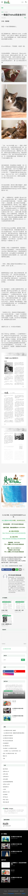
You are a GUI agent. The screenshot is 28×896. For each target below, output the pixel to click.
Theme (23, 893)
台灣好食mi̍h (6, 776)
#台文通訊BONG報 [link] (7, 520)
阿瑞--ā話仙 (5, 799)
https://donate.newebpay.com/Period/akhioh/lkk (14, 533)
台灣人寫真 (5, 774)
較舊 (25, 643)
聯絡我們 (22, 891)
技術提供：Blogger (8, 808)
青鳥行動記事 (6, 802)
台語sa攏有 (5, 779)
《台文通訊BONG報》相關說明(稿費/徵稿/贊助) (13, 733)
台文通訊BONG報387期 (16, 851)
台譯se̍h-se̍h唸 (6, 784)
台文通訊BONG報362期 (13, 565)
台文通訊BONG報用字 (8, 735)
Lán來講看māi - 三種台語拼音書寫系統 (18, 863)
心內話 (6, 12)
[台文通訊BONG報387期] (5, 853)
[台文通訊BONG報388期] (7, 710)
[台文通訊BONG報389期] (7, 718)
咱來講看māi (6, 786)
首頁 (2, 12)
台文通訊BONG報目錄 (8, 738)
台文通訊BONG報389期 (17, 715)
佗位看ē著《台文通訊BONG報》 (10, 748)
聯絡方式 (5, 756)
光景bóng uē (6, 771)
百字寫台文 (5, 797)
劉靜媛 (20, 565)
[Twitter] (13, 569)
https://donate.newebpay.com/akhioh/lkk (14, 538)
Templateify (11, 893)
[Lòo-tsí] (7, 703)
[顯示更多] (23, 569)
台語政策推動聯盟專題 (8, 781)
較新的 (3, 643)
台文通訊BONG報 (7, 648)
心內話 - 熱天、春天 (19, 610)
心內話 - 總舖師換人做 (6, 624)
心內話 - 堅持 (4, 610)
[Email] (20, 569)
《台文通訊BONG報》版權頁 (9, 730)
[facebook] (8, 671)
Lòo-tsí (14, 701)
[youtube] (19, 671)
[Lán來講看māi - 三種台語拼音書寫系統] (5, 865)
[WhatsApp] (16, 569)
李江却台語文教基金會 (14, 575)
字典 (4, 758)
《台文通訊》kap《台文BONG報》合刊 (12, 750)
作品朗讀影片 (6, 743)
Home (5, 891)
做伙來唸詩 (5, 769)
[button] (2, 2)
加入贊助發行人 (6, 745)
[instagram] (8, 674)
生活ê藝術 (5, 794)
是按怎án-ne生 (6, 791)
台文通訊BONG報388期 (17, 708)
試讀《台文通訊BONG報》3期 (10, 753)
